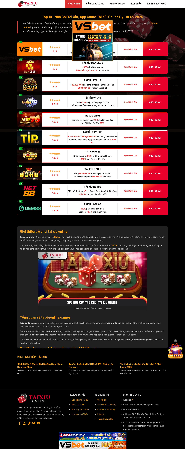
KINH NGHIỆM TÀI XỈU (156, 4)
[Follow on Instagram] (24, 423)
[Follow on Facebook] (19, 423)
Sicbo (57, 237)
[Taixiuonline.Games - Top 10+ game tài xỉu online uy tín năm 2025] (27, 4)
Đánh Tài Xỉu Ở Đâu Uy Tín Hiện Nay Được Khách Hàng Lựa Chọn (40, 365)
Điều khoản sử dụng (106, 404)
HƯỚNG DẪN (136, 4)
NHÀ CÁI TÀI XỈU (117, 4)
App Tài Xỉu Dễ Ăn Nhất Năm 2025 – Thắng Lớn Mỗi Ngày (91, 365)
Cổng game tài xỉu (80, 399)
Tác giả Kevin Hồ (105, 418)
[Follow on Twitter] (33, 423)
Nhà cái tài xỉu (78, 404)
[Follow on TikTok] (29, 423)
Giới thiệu (101, 399)
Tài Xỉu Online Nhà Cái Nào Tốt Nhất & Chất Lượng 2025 (140, 365)
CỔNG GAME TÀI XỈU (95, 4)
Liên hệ (100, 414)
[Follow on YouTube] (38, 423)
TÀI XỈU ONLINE (73, 4)
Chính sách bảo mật (106, 409)
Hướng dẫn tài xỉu (80, 414)
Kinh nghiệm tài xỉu (81, 409)
